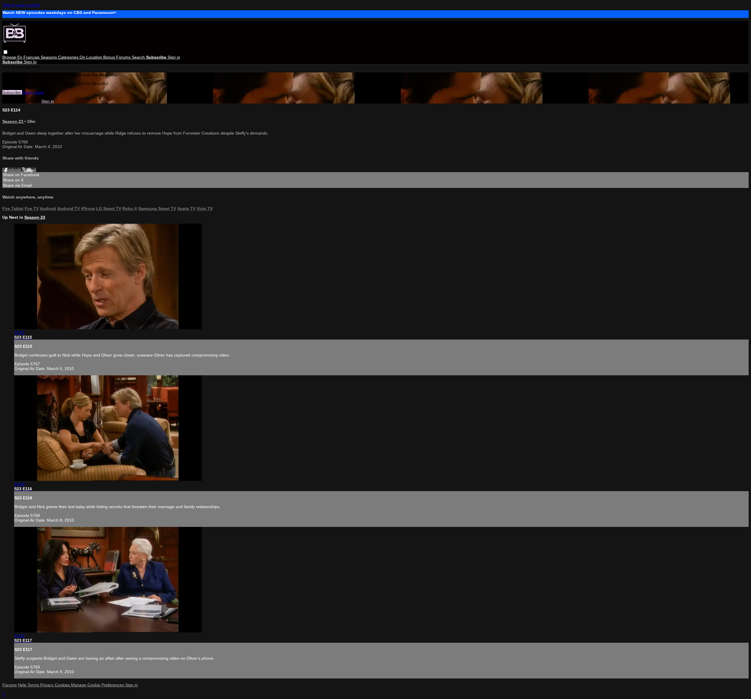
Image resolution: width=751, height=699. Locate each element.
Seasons (49, 57)
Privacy (47, 685)
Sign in (174, 57)
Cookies (63, 685)
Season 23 (13, 121)
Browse (9, 57)
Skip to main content (21, 5)
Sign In (30, 62)
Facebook (12, 169)
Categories (69, 57)
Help (23, 685)
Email (31, 169)
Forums (124, 57)
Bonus (109, 57)
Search (139, 57)
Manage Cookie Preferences (98, 685)
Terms (34, 685)
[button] (5, 52)
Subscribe (12, 92)
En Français (29, 57)
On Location (91, 57)
